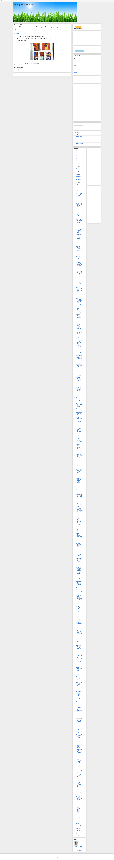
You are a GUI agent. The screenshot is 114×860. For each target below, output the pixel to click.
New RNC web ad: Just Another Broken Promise (78, 215)
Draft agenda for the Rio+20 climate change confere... (79, 505)
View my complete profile (78, 850)
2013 (76, 169)
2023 (76, 155)
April (77, 823)
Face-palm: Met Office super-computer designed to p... (79, 430)
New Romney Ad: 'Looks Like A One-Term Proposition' (79, 736)
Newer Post (16, 74)
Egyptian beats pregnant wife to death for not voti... (79, 409)
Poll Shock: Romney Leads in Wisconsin (79, 818)
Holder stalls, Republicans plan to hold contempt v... (79, 574)
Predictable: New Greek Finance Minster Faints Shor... (79, 496)
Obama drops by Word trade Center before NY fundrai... (79, 751)
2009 (76, 833)
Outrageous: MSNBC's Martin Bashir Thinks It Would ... (79, 741)
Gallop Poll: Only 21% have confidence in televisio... (79, 342)
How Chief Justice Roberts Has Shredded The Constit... (79, 278)
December (78, 172)
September (78, 177)
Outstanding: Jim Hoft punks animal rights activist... (79, 767)
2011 (76, 830)
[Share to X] (36, 63)
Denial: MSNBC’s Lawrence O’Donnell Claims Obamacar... (79, 326)
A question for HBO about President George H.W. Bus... (79, 761)
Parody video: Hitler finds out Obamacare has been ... (79, 190)
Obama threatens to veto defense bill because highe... (79, 225)
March (77, 825)
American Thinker (78, 136)
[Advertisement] (80, 38)
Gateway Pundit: (18, 33)
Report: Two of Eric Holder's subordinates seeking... (79, 798)
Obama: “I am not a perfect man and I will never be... (79, 332)
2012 (76, 171)
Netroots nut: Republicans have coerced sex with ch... (79, 815)
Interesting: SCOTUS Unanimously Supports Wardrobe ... (79, 526)
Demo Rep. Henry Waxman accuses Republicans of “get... (79, 618)
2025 (76, 152)
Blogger (63, 857)
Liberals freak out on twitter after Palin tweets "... (79, 253)
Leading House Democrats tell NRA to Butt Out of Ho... (79, 321)
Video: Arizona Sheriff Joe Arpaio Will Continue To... (79, 389)
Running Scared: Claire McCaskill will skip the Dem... (79, 357)
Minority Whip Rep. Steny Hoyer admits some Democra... (79, 347)
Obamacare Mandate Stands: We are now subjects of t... (79, 283)
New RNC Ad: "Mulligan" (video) (78, 775)
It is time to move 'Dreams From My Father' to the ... (79, 555)
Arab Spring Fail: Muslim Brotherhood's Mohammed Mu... (79, 446)
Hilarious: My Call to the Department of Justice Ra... (79, 306)
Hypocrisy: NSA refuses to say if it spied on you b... (79, 588)
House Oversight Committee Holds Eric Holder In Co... (79, 564)
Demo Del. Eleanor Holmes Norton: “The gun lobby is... (79, 248)
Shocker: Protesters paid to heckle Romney (79, 608)
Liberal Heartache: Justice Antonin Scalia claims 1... (79, 632)
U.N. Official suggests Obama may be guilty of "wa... (78, 520)
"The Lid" (77, 134)
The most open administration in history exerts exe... (79, 569)
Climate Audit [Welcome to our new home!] (83, 141)
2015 (76, 166)
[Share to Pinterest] (38, 63)
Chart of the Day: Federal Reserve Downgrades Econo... (79, 550)
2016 (76, 165)
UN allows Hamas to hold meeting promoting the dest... (79, 399)
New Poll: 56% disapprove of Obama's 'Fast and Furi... (79, 405)
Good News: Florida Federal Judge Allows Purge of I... (79, 316)
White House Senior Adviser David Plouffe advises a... (79, 221)
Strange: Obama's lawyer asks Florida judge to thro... (79, 626)
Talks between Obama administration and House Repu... (79, 336)
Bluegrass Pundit (23, 4)
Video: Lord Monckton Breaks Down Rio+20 (79, 379)
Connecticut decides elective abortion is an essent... (79, 755)
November (78, 174)
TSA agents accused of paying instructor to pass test (78, 703)
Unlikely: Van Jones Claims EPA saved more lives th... (79, 647)
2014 (76, 168)
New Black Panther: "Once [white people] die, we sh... (79, 210)
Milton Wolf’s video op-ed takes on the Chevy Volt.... (79, 726)
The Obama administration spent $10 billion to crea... (79, 545)
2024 (76, 153)
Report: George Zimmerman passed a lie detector (79, 352)
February (78, 826)
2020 (76, 158)
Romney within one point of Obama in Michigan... (78, 746)
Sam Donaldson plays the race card (79, 688)
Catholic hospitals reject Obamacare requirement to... (79, 720)
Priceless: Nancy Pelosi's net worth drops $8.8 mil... (79, 779)
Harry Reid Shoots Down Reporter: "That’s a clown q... (79, 602)
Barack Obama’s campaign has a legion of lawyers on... (79, 361)
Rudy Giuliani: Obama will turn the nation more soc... (79, 186)
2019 (76, 160)
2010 (76, 831)
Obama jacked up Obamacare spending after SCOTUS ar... (79, 456)
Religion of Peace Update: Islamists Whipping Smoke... (79, 693)
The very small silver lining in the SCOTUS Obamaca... (79, 264)
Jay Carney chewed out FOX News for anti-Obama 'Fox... (79, 514)
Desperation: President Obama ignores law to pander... (79, 730)
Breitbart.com (77, 138)
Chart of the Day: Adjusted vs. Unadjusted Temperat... (79, 664)
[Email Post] (32, 63)
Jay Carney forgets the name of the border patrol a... (79, 535)
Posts (76, 126)
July (77, 181)
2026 (76, 150)
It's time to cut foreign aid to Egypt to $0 (79, 365)
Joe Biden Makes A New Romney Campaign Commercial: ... (79, 310)
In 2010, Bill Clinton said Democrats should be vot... (78, 784)
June (77, 182)
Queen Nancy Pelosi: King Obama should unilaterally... (79, 510)
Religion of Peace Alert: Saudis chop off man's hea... (79, 578)
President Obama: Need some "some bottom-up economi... (79, 486)
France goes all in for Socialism (79, 655)
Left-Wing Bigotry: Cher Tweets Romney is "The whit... (79, 199)
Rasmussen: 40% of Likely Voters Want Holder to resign (79, 699)
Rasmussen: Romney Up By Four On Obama (79, 771)
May (77, 821)
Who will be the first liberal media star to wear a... (79, 790)
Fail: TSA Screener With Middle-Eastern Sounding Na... (79, 435)
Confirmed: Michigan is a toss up (79, 530)
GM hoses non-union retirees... (79, 642)
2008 (76, 835)
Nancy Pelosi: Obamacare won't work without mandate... (78, 480)
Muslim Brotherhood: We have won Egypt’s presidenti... (79, 659)
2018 (76, 161)
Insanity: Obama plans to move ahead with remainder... (79, 613)
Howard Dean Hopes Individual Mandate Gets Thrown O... (79, 597)
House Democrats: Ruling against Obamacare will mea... (79, 300)
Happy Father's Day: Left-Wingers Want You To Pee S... (79, 684)
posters (24, 64)
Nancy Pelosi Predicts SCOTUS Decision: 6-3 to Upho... (79, 440)
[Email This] (33, 63)
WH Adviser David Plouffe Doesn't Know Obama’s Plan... (79, 678)
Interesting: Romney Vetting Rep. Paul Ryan (78, 475)
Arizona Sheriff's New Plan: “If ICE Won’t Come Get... (79, 374)
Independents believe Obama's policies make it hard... (79, 709)
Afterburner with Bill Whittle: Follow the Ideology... (79, 471)
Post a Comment (19, 69)
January (77, 828)
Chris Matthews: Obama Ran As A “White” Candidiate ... (79, 414)
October (77, 176)
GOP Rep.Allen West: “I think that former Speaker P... (79, 231)
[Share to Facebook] (37, 63)
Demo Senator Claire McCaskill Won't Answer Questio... (79, 236)
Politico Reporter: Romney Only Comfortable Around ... (79, 540)
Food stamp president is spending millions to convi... (78, 383)
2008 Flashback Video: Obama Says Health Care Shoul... (79, 273)
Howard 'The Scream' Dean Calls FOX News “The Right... (79, 714)
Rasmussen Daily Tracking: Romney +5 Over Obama (79, 500)
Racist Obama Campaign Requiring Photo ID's (78, 451)
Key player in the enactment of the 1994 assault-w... (79, 205)
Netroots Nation (19, 64)
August (77, 179)
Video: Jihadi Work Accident (79, 623)
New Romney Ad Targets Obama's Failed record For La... (79, 465)
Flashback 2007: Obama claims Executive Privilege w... (79, 560)
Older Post (67, 74)
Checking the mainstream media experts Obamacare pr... (79, 294)
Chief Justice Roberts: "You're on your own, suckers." (78, 258)
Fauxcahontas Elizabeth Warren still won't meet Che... (78, 583)
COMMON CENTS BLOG (80, 143)
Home (42, 74)
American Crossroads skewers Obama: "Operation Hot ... (79, 803)
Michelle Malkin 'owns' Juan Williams (79, 793)
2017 (76, 163)
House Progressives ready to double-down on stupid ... (79, 289)
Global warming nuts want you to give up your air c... (79, 461)
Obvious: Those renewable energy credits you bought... (79, 674)
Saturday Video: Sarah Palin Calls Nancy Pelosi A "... (79, 195)
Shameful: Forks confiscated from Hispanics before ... (79, 491)
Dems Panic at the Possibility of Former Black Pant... (79, 669)
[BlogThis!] (35, 63)
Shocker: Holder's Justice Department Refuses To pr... (78, 242)
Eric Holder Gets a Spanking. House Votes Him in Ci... (79, 268)
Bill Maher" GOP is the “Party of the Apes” (79, 592)
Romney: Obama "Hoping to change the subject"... (79, 651)
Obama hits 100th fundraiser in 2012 (78, 370)
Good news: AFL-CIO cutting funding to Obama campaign (79, 809)
